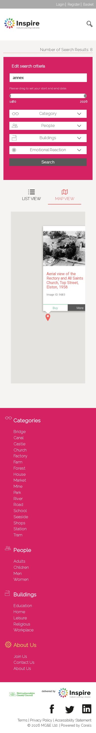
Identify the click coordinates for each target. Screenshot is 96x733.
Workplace (23, 629)
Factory (20, 455)
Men (18, 573)
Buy (55, 308)
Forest (19, 468)
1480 (13, 101)
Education (23, 605)
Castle (19, 443)
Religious (22, 624)
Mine (18, 486)
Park (17, 492)
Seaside (21, 516)
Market (20, 480)
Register (74, 4)
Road (18, 504)
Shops (19, 522)
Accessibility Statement (73, 720)
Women (21, 579)
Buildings (48, 137)
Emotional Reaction (48, 149)
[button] (48, 317)
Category (48, 113)
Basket (88, 4)
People (48, 125)
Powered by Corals (76, 725)
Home (19, 611)
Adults (19, 561)
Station (20, 528)
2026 (83, 101)
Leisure (20, 617)
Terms (22, 720)
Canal (19, 437)
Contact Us (24, 662)
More (80, 308)
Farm (18, 462)
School (20, 510)
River (18, 498)
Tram (18, 534)
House (20, 474)
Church (20, 450)
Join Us (20, 656)
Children (21, 567)
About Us (22, 668)
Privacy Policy (41, 720)
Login (60, 4)
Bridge (20, 431)
